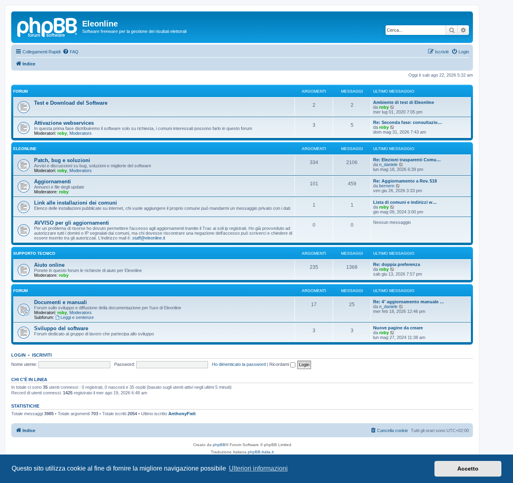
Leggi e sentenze (77, 317)
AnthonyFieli (182, 413)
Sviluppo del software (61, 328)
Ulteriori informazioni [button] (258, 468)
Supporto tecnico (34, 253)
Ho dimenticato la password (239, 364)
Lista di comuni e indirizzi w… (405, 202)
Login (18, 355)
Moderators (80, 133)
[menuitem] (71, 52)
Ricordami (279, 364)
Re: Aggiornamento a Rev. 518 (405, 181)
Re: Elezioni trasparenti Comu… (407, 159)
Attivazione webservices (64, 123)
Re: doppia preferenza (396, 264)
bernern (386, 185)
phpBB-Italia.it (261, 452)
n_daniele (388, 164)
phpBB (219, 444)
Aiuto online (49, 265)
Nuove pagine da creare (398, 327)
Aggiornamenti (52, 182)
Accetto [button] (468, 468)
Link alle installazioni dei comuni (75, 203)
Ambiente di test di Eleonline (403, 102)
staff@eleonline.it (148, 237)
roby (384, 107)
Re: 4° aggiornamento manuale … (408, 301)
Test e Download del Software (70, 103)
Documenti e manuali (60, 302)
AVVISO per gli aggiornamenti (71, 223)
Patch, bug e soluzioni (62, 160)
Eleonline (24, 148)
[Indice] (47, 26)
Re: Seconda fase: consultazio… (407, 122)
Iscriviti (42, 355)
